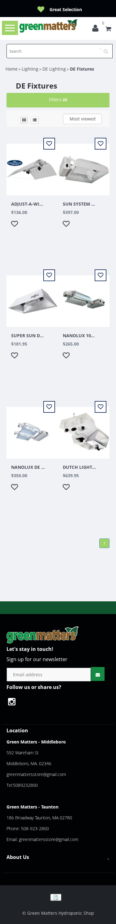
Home (12, 69)
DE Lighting (54, 69)
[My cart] (108, 29)
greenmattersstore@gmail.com (36, 774)
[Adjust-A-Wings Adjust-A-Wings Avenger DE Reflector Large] (32, 165)
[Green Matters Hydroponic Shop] (49, 26)
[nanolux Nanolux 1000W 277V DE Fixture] (84, 297)
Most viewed (83, 119)
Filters (56, 99)
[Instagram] (15, 702)
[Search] (108, 49)
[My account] (96, 29)
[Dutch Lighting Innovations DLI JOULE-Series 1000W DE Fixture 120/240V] (84, 429)
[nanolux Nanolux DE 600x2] (32, 429)
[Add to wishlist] (15, 225)
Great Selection (65, 9)
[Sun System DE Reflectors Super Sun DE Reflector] (32, 297)
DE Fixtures (82, 69)
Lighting (30, 69)
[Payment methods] (58, 897)
